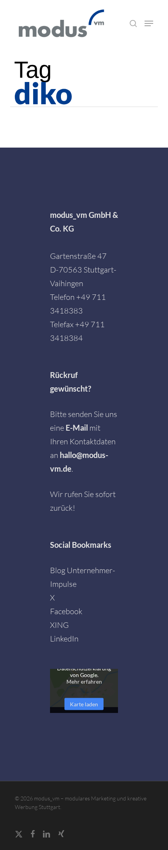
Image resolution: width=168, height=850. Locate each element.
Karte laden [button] (84, 703)
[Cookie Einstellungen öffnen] (14, 839)
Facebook (66, 611)
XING (59, 625)
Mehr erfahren (84, 681)
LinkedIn (64, 638)
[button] (149, 23)
